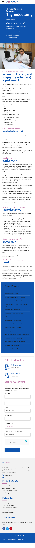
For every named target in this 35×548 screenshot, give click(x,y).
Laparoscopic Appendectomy (9, 490)
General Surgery (6, 510)
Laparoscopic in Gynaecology (9, 507)
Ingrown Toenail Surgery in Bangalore (13, 349)
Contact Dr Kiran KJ (11, 539)
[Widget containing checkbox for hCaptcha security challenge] (17, 442)
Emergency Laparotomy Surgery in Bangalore (15, 301)
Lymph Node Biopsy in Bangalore (12, 345)
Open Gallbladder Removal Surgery (13, 309)
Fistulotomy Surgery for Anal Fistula (13, 320)
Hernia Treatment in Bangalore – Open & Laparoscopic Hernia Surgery (14, 292)
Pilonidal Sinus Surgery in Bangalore (13, 327)
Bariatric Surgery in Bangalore (9, 493)
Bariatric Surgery (6, 503)
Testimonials (21, 539)
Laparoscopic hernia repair (8, 488)
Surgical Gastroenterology (8, 512)
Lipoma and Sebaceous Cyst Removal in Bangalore (17, 334)
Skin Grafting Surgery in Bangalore (13, 331)
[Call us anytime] (7, 367)
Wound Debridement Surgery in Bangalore (14, 338)
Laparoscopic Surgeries (8, 505)
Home (3, 539)
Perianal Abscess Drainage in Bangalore (14, 324)
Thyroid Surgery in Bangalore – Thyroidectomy (15, 297)
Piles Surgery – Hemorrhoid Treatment (14, 313)
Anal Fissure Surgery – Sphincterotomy (14, 317)
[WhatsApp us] (7, 375)
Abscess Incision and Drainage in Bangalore (15, 341)
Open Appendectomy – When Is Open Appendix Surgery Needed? (16, 305)
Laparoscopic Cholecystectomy (10, 486)
